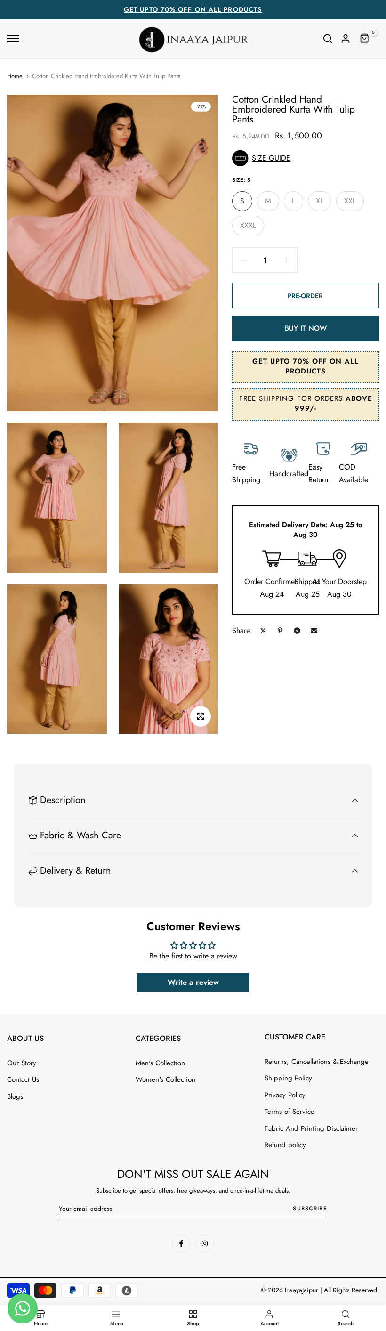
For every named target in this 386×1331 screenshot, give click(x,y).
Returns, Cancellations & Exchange (317, 1061)
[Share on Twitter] (263, 630)
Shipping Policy (288, 1078)
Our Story (21, 1063)
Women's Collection (165, 1079)
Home (15, 76)
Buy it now (306, 328)
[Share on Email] (314, 630)
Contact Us (23, 1079)
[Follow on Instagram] (204, 1243)
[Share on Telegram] (297, 630)
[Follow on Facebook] (181, 1243)
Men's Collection (160, 1063)
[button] (305, 158)
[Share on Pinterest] (280, 630)
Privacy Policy (285, 1095)
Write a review (193, 982)
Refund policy (285, 1145)
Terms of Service (289, 1111)
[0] (365, 38)
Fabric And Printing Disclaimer (311, 1128)
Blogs (15, 1096)
